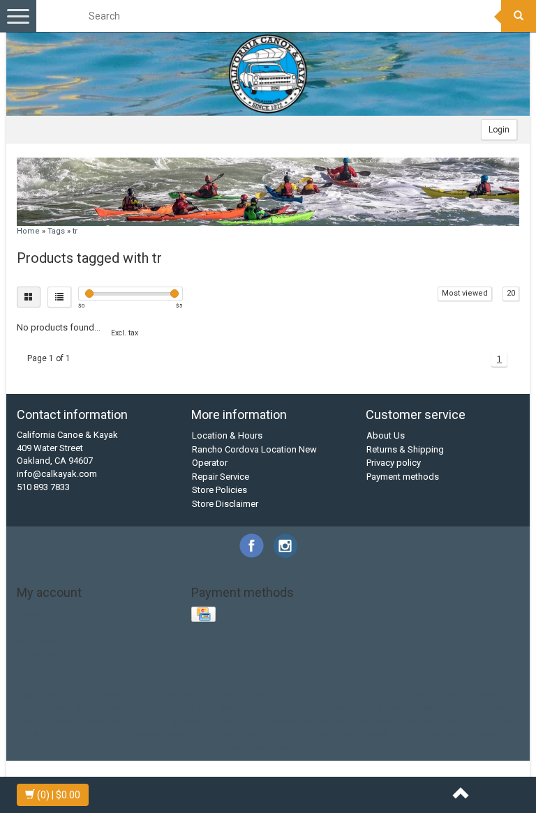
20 (511, 293)
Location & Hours (227, 435)
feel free (197, 708)
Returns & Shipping (405, 449)
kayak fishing (110, 720)
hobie (290, 708)
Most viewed (465, 293)
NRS (262, 695)
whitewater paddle (268, 746)
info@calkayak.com (57, 474)
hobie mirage (335, 708)
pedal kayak (272, 720)
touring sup (216, 734)
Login (499, 130)
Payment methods (402, 476)
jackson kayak (48, 720)
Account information (58, 613)
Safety (343, 695)
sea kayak (377, 720)
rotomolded (327, 720)
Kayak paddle (131, 695)
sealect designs (436, 720)
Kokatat (181, 695)
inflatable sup (441, 708)
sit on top (494, 720)
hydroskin (388, 708)
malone (226, 720)
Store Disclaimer (225, 504)
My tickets (38, 640)
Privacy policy (393, 462)
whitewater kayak (463, 734)
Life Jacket (225, 695)
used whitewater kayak (343, 734)
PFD (286, 695)
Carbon (83, 695)
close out (495, 695)
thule (116, 734)
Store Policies (219, 490)
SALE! (312, 695)
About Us (385, 435)
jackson (491, 708)
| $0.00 (58, 794)
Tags (56, 231)
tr (75, 231)
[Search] (518, 16)
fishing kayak (246, 708)
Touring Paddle (440, 695)
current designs (105, 708)
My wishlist (39, 653)
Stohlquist (382, 695)
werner (408, 734)
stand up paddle (67, 734)
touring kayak (159, 734)
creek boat (46, 708)
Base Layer (40, 695)
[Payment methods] (204, 615)
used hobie (267, 734)
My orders (37, 626)
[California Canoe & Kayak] (268, 74)
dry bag (158, 708)
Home (28, 231)
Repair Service (220, 476)
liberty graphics (174, 720)
